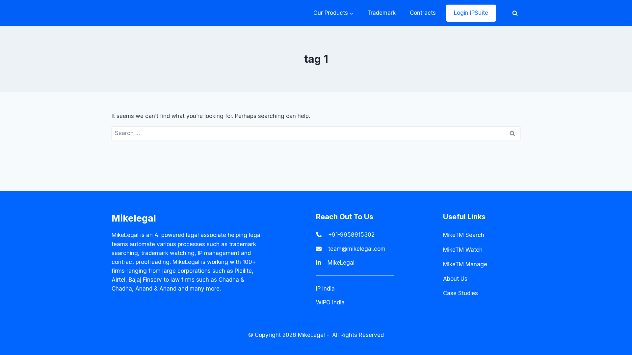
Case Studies (460, 293)
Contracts (423, 13)
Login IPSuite (471, 13)
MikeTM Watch (463, 250)
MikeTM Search (463, 235)
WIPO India (330, 302)
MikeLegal (341, 262)
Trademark (381, 13)
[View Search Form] (514, 13)
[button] (351, 13)
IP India (325, 288)
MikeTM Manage (465, 264)
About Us (455, 278)
